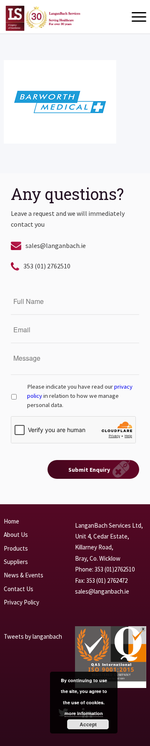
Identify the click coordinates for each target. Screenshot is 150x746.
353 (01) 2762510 (46, 266)
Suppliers (16, 562)
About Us (16, 535)
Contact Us (18, 589)
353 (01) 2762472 (107, 580)
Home (11, 521)
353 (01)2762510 (115, 569)
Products (16, 548)
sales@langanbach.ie (55, 245)
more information (84, 713)
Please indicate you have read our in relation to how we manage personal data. (79, 396)
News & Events (23, 575)
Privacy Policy (21, 602)
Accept (88, 724)
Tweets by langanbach (33, 636)
